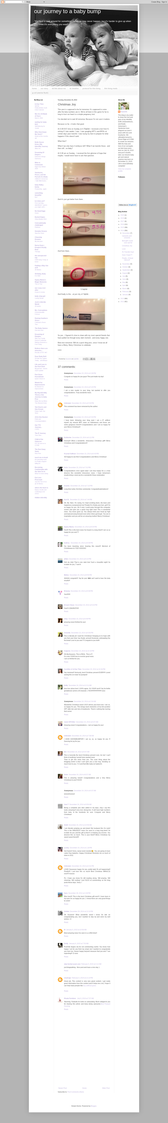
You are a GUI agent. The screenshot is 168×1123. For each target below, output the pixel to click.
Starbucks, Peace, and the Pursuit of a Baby (41, 175)
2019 (122, 218)
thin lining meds (110, 88)
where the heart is (41, 488)
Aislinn (66, 911)
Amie (66, 775)
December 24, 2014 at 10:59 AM (80, 825)
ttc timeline (74, 88)
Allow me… (38, 148)
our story (44, 88)
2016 (122, 224)
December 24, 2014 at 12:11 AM (80, 685)
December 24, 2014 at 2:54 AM (85, 701)
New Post (38, 453)
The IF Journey (40, 433)
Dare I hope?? (127, 255)
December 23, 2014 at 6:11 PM (83, 437)
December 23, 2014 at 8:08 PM (82, 543)
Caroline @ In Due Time (73, 669)
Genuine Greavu (41, 231)
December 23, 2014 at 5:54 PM (85, 417)
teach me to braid (41, 457)
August (125, 273)
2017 (122, 221)
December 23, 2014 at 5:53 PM (83, 403)
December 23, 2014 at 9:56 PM (82, 633)
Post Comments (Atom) (75, 1092)
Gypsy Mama (69, 527)
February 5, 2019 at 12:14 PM (82, 978)
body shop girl (40, 296)
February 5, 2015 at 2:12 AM (91, 964)
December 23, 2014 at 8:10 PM (80, 559)
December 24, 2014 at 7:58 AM (83, 736)
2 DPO (37, 429)
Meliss (66, 575)
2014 (122, 230)
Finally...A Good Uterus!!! (127, 259)
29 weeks (38, 306)
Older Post (106, 1088)
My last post (39, 241)
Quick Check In (40, 378)
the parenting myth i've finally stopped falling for (41, 461)
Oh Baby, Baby (40, 274)
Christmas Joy (127, 246)
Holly (66, 685)
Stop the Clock (39, 233)
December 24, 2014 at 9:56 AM (80, 804)
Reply (66, 380)
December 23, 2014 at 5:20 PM (85, 387)
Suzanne (124, 112)
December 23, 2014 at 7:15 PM (81, 486)
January (125, 295)
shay (66, 619)
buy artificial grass (89, 986)
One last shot (39, 330)
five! (36, 197)
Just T (66, 804)
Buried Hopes (40, 217)
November (126, 264)
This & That (38, 284)
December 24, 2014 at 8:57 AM (80, 775)
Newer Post (62, 1088)
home (34, 88)
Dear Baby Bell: (41, 356)
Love (124, 249)
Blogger (93, 1106)
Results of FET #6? (41, 352)
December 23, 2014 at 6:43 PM (88, 454)
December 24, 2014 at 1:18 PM (81, 848)
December (126, 233)
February (125, 291)
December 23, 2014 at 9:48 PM (80, 619)
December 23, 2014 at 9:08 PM (82, 591)
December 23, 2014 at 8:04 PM (86, 527)
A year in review (40, 292)
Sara (66, 893)
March (124, 288)
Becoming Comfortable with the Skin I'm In (41, 469)
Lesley (66, 848)
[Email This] (84, 359)
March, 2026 (39, 118)
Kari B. (66, 500)
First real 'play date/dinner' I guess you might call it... (41, 205)
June (124, 279)
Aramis (67, 486)
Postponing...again (40, 189)
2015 (122, 227)
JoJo (66, 467)
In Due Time (39, 104)
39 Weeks (38, 270)
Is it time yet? (40, 201)
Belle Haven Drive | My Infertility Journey (41, 144)
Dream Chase (69, 605)
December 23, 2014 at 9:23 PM (86, 605)
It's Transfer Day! (128, 252)
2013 (122, 298)
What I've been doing (41, 473)
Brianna (67, 591)
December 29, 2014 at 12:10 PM (81, 911)
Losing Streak (39, 298)
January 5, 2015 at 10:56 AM (76, 930)
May (124, 282)
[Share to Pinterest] (94, 359)
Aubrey (67, 543)
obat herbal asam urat (72, 964)
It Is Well (37, 276)
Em (65, 752)
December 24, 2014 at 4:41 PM (83, 866)
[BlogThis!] (86, 359)
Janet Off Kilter (69, 722)
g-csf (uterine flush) (40, 93)
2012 (122, 301)
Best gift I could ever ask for (127, 242)
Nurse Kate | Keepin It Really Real (40, 247)
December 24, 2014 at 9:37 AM (85, 791)
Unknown (67, 403)
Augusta (67, 651)
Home (84, 1088)
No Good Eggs (40, 211)
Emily (66, 943)
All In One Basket (41, 417)
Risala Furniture (70, 998)
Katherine (67, 437)
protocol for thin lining (91, 88)
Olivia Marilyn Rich (41, 219)
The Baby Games (41, 328)
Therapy (37, 251)
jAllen (66, 559)
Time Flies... (39, 435)
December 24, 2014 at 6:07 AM (87, 722)
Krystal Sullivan (70, 454)
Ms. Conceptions (41, 310)
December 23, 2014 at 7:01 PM (80, 467)
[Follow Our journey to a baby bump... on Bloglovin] (127, 206)
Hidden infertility (41, 498)
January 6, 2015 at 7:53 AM (78, 943)
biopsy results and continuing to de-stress (40, 491)
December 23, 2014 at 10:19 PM (82, 651)
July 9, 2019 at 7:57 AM (85, 998)
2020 (122, 215)
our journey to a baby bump (67, 11)
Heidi (66, 825)
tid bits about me (59, 88)
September (126, 270)
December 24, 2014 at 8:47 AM (78, 752)
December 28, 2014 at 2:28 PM (79, 893)
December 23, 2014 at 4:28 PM (85, 373)
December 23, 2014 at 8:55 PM (81, 575)
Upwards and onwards (127, 237)
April (124, 285)
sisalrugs (67, 978)
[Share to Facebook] (91, 359)
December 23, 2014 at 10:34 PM (93, 669)
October (125, 267)
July (124, 276)
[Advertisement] (84, 1067)
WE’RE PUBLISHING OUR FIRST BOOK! (41, 108)
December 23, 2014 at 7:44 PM (81, 500)
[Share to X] (89, 359)
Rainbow (37, 227)
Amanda (67, 633)
